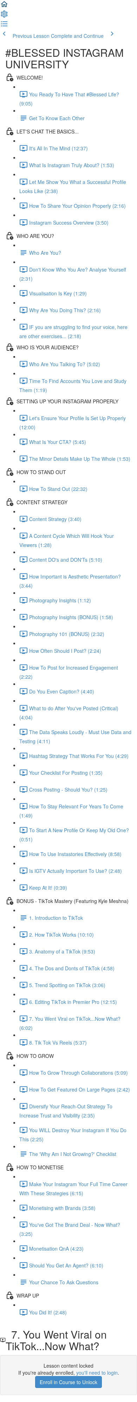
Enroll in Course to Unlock (68, 1382)
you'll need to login (97, 1372)
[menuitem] (4, 16)
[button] (4, 6)
